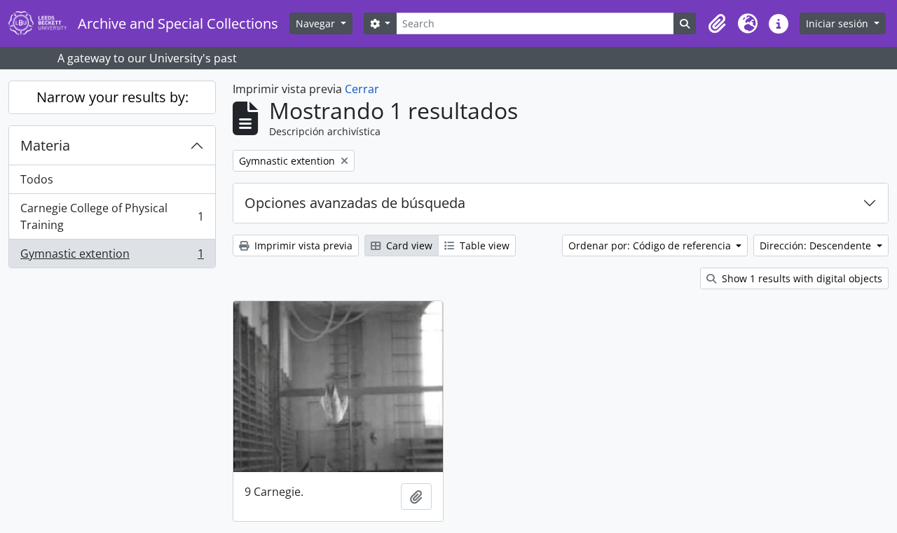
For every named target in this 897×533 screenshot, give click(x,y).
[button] (716, 23)
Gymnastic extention (112, 257)
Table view (483, 245)
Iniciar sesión (838, 23)
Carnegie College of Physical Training (112, 216)
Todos (36, 179)
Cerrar (362, 89)
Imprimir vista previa (302, 245)
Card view (407, 245)
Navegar (317, 23)
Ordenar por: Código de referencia (651, 245)
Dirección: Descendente (817, 245)
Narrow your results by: (112, 97)
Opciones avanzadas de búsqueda (355, 202)
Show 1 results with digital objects (800, 278)
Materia (45, 145)
